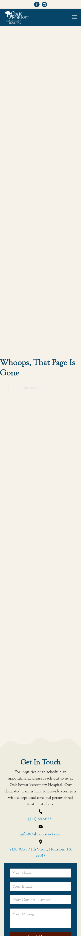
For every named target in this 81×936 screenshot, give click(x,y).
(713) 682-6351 (40, 819)
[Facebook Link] (37, 4)
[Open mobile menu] (74, 17)
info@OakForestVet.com (41, 834)
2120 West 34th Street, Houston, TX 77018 (41, 852)
